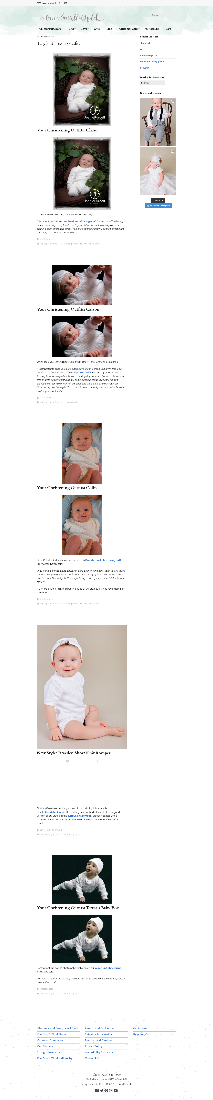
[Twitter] (101, 1091)
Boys (84, 28)
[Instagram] (110, 1091)
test (142, 49)
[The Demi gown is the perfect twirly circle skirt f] (158, 171)
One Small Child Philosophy (54, 1058)
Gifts (97, 28)
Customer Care (128, 28)
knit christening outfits (90, 244)
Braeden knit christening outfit (103, 560)
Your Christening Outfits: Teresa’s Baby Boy (78, 908)
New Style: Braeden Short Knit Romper (74, 753)
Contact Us (91, 1058)
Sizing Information (49, 1052)
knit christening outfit (55, 812)
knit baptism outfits (49, 244)
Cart (168, 28)
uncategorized (46, 239)
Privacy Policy (93, 1046)
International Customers (99, 1040)
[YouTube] (115, 1091)
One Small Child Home (52, 1034)
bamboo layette (148, 55)
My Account (152, 28)
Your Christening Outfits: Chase (67, 130)
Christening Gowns (50, 28)
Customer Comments (50, 1040)
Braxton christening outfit (82, 221)
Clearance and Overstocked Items (57, 1028)
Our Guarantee (46, 1046)
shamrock (145, 43)
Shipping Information (98, 1034)
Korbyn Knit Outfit (81, 372)
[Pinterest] (106, 1091)
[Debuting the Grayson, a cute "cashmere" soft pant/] (158, 122)
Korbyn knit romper (79, 815)
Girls (71, 28)
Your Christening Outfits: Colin (67, 488)
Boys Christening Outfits (51, 830)
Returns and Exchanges (99, 1028)
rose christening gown (152, 61)
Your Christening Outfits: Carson (68, 309)
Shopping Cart (142, 1034)
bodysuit (144, 67)
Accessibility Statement (99, 1052)
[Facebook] (97, 1091)
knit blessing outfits (69, 244)
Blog (109, 28)
